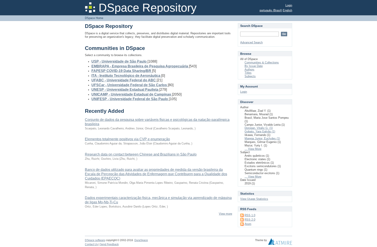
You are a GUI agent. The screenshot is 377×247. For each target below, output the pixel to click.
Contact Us (91, 244)
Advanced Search (251, 42)
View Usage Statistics (254, 199)
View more (225, 213)
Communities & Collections (262, 62)
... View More (253, 149)
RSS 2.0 (250, 219)
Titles (248, 72)
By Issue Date (254, 66)
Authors (249, 69)
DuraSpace (141, 240)
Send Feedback (109, 244)
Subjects (250, 76)
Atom (248, 224)
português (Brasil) (271, 10)
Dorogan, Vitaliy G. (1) (259, 128)
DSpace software (95, 240)
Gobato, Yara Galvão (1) (260, 131)
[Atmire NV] (280, 242)
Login (288, 5)
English (287, 10)
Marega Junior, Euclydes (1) (262, 138)
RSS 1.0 (250, 215)
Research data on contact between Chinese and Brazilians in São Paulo (141, 154)
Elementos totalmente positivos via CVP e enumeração (127, 139)
